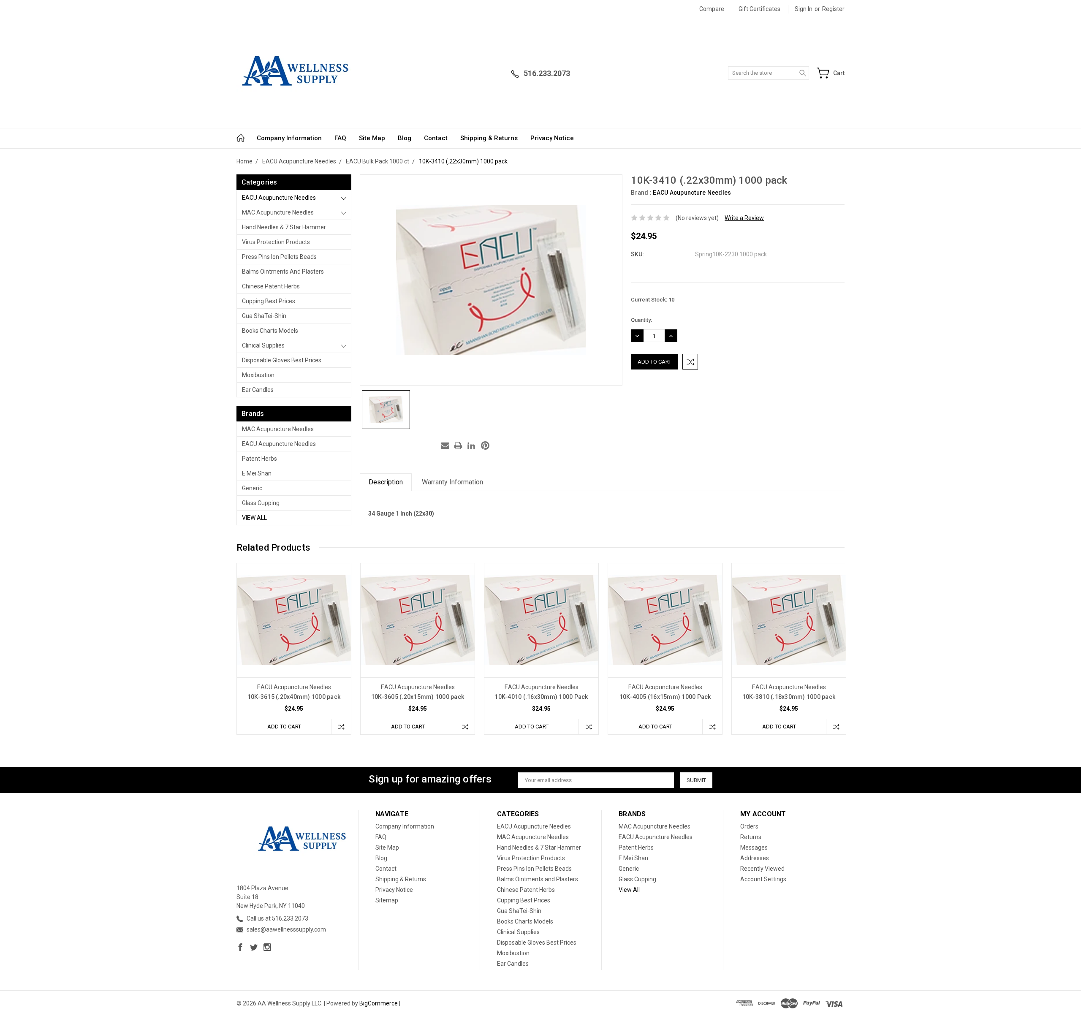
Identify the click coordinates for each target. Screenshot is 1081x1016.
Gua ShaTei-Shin (264, 315)
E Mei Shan (257, 473)
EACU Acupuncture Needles (279, 197)
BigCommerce (378, 1003)
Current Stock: (652, 299)
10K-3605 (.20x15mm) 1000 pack (417, 696)
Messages (754, 847)
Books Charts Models (270, 330)
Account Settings (763, 879)
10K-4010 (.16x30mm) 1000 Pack (541, 696)
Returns (750, 837)
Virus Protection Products (276, 242)
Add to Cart (284, 726)
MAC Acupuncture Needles (278, 212)
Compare (711, 8)
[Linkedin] (471, 445)
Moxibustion (258, 375)
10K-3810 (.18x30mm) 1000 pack (788, 696)
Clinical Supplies (263, 345)
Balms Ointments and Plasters (283, 271)
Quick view (294, 643)
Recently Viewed (762, 868)
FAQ (340, 138)
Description (386, 482)
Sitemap (386, 900)
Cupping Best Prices (268, 301)
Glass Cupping (261, 503)
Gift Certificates (759, 8)
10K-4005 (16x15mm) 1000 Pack (665, 696)
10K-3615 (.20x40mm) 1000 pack (293, 696)
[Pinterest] (485, 445)
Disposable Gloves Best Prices (281, 360)
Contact (436, 138)
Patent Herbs (259, 458)
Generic (252, 488)
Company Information (289, 138)
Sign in (803, 8)
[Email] (445, 445)
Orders (749, 826)
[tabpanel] (294, 649)
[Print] (458, 445)
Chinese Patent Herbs (271, 286)
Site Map (372, 138)
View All (254, 517)
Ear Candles (258, 389)
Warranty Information (452, 482)
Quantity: (641, 320)
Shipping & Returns (489, 138)
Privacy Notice (552, 138)
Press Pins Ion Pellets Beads (279, 256)
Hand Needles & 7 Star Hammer (284, 227)
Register (833, 8)
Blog (404, 138)
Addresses (754, 858)
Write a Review (744, 218)
